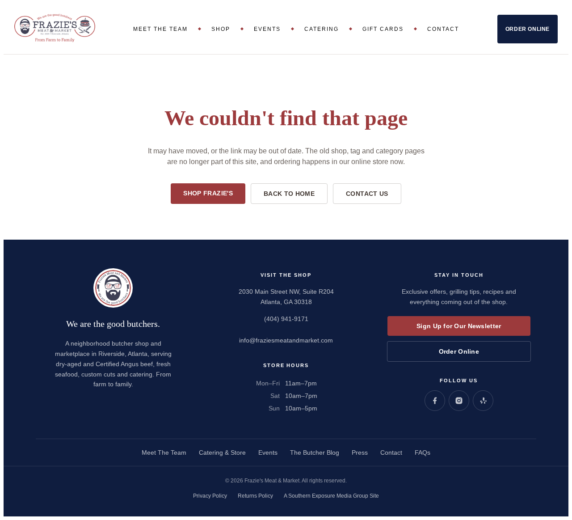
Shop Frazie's (208, 193)
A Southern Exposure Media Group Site (331, 496)
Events (267, 29)
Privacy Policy (210, 496)
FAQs (422, 452)
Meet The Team (160, 29)
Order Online (527, 29)
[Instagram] (459, 400)
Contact (443, 29)
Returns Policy (255, 496)
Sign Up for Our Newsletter (458, 326)
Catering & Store (222, 452)
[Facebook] (435, 400)
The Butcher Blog (314, 452)
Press (360, 452)
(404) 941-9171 (286, 318)
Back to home (289, 193)
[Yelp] (483, 400)
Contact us (367, 193)
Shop (220, 29)
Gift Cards (383, 29)
